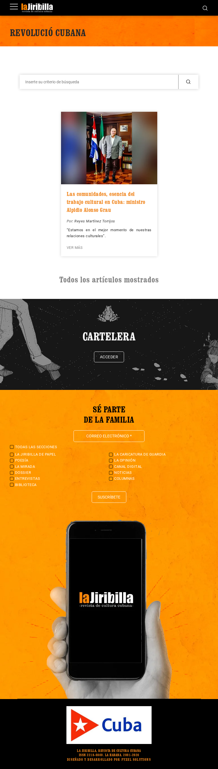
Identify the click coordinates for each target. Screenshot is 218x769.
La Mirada (25, 466)
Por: (71, 221)
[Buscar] (205, 7)
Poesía (21, 460)
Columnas (124, 478)
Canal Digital (128, 466)
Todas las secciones (36, 447)
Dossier (23, 472)
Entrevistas (27, 478)
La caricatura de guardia (139, 454)
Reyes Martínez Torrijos (94, 221)
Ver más (75, 247)
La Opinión (124, 460)
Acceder (109, 357)
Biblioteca (26, 485)
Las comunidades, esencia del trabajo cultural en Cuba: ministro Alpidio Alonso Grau (106, 202)
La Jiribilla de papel (35, 454)
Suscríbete (109, 497)
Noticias (123, 472)
